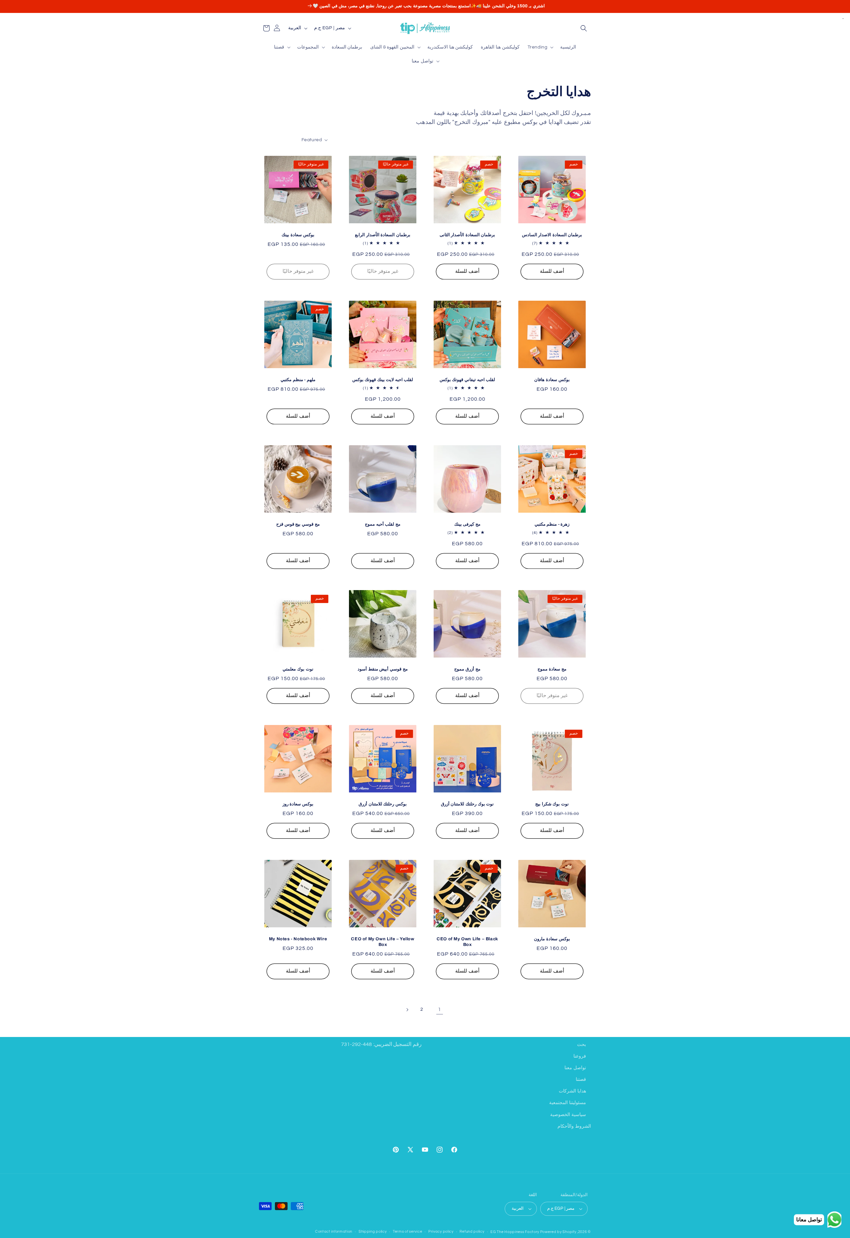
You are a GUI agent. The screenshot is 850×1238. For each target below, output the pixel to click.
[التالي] (407, 1009)
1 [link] (439, 1009)
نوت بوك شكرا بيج (552, 804)
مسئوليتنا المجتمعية (567, 1103)
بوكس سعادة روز (298, 804)
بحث (581, 1044)
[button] (583, 28)
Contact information (333, 1231)
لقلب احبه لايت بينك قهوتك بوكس (382, 379)
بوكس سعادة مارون (552, 939)
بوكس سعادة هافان (551, 379)
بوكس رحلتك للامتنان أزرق (383, 804)
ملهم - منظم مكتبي (298, 379)
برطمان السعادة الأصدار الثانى (467, 235)
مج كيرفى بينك (467, 524)
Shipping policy (373, 1231)
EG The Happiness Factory (515, 1232)
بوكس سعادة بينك (298, 235)
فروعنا (579, 1056)
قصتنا (581, 1079)
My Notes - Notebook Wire (298, 939)
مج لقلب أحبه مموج (382, 524)
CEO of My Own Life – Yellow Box (382, 942)
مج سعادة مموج (552, 669)
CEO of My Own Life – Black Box (467, 942)
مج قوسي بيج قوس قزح (297, 524)
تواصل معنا (575, 1068)
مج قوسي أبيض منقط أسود (382, 669)
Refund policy (472, 1231)
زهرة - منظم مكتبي (552, 524)
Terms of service (407, 1231)
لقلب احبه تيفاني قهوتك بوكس (467, 379)
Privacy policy (441, 1231)
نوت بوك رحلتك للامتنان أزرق (467, 804)
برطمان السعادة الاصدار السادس (552, 235)
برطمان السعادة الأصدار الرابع (382, 235)
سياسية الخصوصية (568, 1114)
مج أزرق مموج (467, 669)
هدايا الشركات (572, 1091)
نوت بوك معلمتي (298, 669)
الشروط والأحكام (574, 1126)
